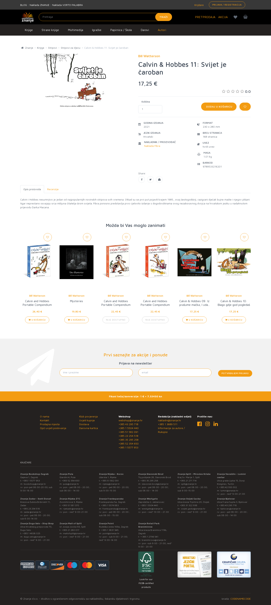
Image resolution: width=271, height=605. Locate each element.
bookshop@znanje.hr (35, 484)
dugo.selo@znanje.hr (35, 536)
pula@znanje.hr (71, 484)
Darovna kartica (88, 428)
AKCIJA (223, 17)
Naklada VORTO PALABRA (67, 4)
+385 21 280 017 (70, 530)
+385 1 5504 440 (129, 428)
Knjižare (199, 4)
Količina (146, 101)
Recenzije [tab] (53, 189)
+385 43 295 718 (128, 424)
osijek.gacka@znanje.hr (193, 508)
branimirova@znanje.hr (154, 540)
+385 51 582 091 (128, 431)
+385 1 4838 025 (31, 533)
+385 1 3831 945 (110, 530)
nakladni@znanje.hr (169, 420)
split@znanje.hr (189, 484)
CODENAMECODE (240, 598)
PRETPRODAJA (205, 17)
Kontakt (44, 420)
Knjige (29, 30)
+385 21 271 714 (188, 480)
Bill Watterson (37, 295)
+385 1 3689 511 (167, 424)
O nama (44, 416)
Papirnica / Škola (121, 30)
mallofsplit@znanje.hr (74, 533)
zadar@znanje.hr (32, 512)
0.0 (248, 91)
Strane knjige (50, 30)
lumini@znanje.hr (229, 490)
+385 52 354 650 (129, 443)
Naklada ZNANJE (39, 4)
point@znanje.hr (111, 533)
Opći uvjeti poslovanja (53, 428)
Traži (163, 16)
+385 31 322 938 (188, 505)
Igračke (96, 30)
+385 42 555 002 (228, 487)
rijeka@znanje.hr (111, 484)
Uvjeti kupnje (87, 420)
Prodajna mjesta (50, 424)
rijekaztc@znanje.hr (73, 508)
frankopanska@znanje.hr (115, 508)
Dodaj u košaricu (218, 106)
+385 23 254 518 (128, 435)
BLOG (23, 4)
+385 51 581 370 (70, 505)
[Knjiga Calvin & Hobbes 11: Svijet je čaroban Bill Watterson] (141, 179)
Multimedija (75, 30)
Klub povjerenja (88, 416)
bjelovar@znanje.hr (230, 508)
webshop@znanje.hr (131, 420)
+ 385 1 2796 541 (149, 536)
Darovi (145, 30)
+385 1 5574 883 (110, 505)
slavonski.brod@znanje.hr (155, 484)
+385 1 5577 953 (128, 447)
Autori (162, 30)
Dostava (84, 424)
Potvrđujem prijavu (235, 373)
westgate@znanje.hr (152, 508)
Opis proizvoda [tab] (32, 189)
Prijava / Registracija (227, 4)
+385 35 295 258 (128, 439)
